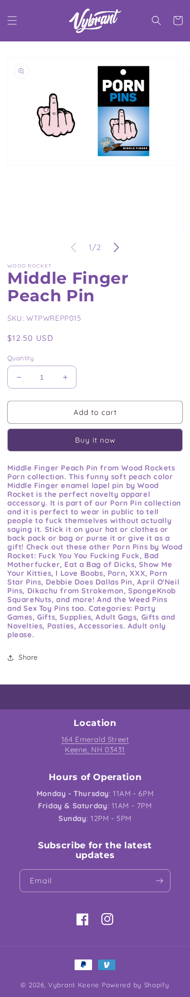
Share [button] (28, 657)
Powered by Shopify (136, 985)
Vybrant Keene (73, 985)
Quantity (20, 358)
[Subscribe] (159, 880)
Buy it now (95, 440)
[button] (12, 20)
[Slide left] (73, 247)
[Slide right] (116, 247)
